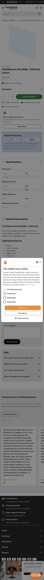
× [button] (40, 262)
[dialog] (22, 290)
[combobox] (37, 262)
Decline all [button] (22, 313)
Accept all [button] (22, 308)
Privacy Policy (30, 285)
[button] (22, 318)
